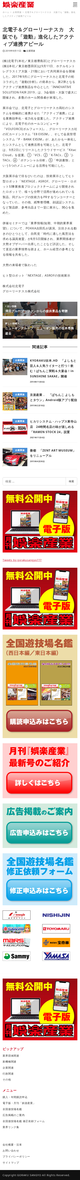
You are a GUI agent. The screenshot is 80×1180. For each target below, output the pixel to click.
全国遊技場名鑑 (12, 1109)
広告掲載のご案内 (14, 1115)
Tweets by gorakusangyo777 (22, 560)
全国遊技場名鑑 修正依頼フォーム (24, 1121)
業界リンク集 (11, 1127)
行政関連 (8, 1073)
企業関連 (30, 50)
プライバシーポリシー (16, 1156)
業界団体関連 (11, 1055)
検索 (71, 481)
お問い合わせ (11, 1150)
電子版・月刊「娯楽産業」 (19, 1103)
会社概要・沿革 (12, 1144)
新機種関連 (9, 1061)
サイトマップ (11, 1162)
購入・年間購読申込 (15, 1097)
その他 (7, 1079)
